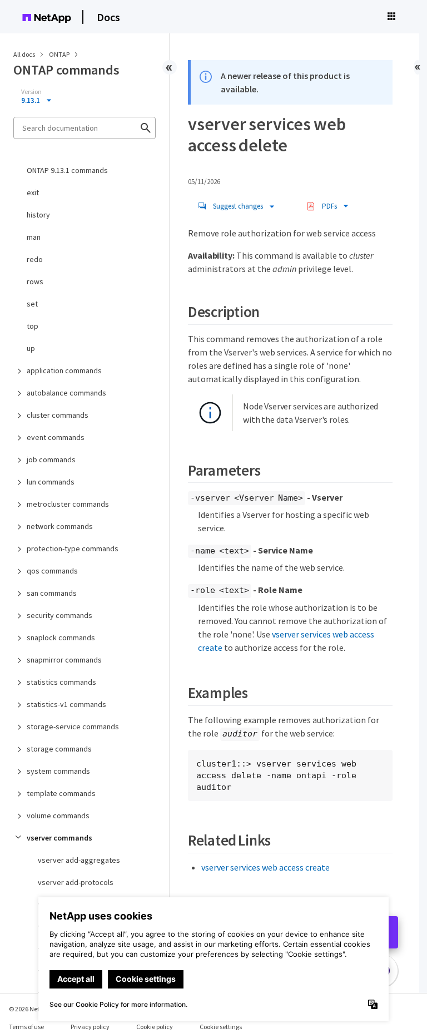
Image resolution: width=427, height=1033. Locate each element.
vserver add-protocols (75, 882)
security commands (59, 615)
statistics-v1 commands (66, 704)
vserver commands (59, 838)
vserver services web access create (265, 867)
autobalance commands (66, 393)
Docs (108, 17)
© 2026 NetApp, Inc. (36, 1009)
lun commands (51, 482)
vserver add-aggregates (79, 860)
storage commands (59, 749)
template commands (61, 793)
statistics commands (61, 682)
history (38, 215)
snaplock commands (61, 637)
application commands (64, 370)
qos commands (52, 571)
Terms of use (26, 1026)
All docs (24, 54)
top (32, 326)
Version (31, 91)
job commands (51, 459)
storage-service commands (73, 726)
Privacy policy (90, 1026)
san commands (52, 593)
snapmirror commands (64, 660)
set (32, 304)
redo (35, 259)
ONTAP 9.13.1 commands (67, 170)
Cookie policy (154, 1026)
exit (33, 192)
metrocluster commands (68, 504)
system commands (58, 771)
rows (35, 281)
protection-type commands (72, 548)
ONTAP (60, 54)
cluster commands (57, 415)
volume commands (58, 815)
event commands (56, 437)
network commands (60, 526)
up (31, 348)
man (34, 237)
